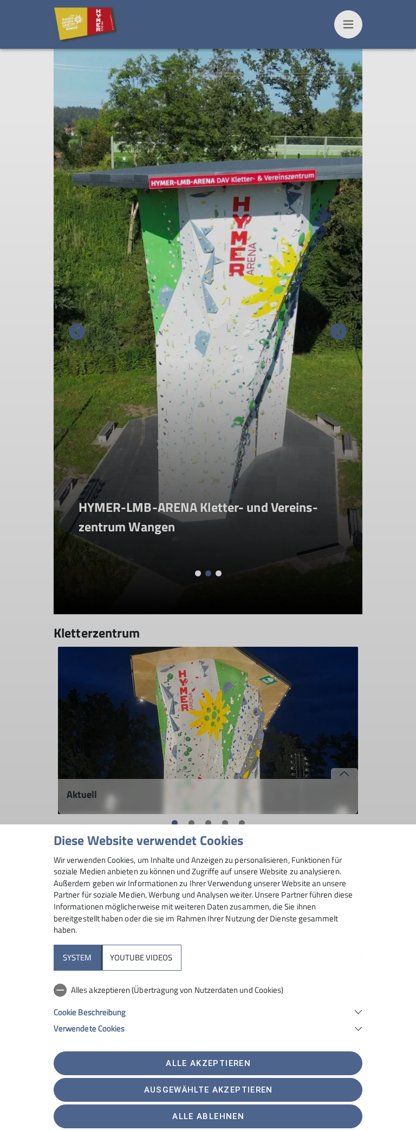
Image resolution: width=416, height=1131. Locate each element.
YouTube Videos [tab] (141, 957)
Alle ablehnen (208, 1116)
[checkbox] (208, 990)
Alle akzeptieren (208, 1063)
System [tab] (77, 957)
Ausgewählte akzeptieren (208, 1090)
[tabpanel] (208, 1007)
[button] (208, 1011)
